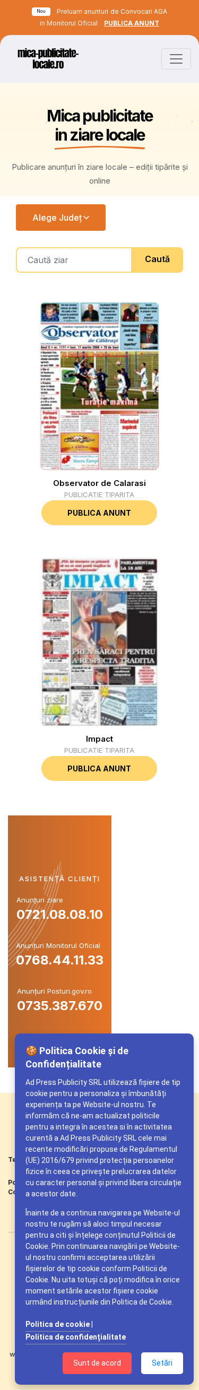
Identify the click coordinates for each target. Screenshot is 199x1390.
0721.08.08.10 (59, 914)
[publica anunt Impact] (99, 642)
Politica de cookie (57, 1324)
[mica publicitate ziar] (48, 59)
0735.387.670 (59, 1005)
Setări (162, 1363)
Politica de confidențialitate (75, 1337)
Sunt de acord (97, 1363)
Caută (157, 259)
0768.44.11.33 (59, 960)
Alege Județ (57, 217)
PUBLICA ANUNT (131, 23)
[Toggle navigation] (176, 59)
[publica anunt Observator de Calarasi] (99, 386)
